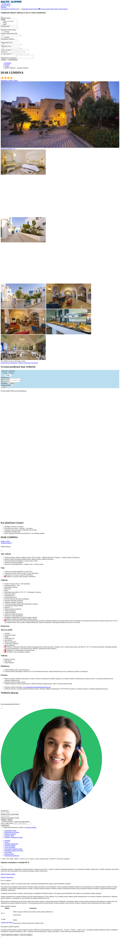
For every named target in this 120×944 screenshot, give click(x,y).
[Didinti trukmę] (21, 35)
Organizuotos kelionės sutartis (13, 849)
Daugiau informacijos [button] (7, 877)
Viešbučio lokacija (6, 543)
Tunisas (6, 66)
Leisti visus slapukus (26, 935)
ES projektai (8, 852)
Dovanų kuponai (45, 9)
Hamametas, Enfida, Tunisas (9, 80)
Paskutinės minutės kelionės (30, 9)
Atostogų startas (9, 835)
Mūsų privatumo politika (8, 874)
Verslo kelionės (63, 9)
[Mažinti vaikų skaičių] (1, 48)
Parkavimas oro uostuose (11, 832)
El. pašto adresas (6, 54)
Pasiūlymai (4, 363)
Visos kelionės (5, 9)
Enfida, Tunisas (5, 541)
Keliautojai (4, 383)
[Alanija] (9, 24)
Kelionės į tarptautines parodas (13, 837)
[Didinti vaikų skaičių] (21, 48)
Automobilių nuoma (10, 830)
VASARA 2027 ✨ (15, 9)
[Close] (1, 16)
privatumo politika (30, 827)
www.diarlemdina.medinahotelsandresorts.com (37, 687)
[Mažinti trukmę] (1, 35)
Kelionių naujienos (10, 834)
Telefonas (4, 52)
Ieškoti (4, 387)
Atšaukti (4, 59)
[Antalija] (9, 23)
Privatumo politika (9, 845)
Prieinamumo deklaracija (11, 855)
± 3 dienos (6, 37)
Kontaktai (7, 840)
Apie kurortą (34, 363)
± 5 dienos (6, 32)
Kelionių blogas (9, 854)
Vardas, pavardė (6, 50)
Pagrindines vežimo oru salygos (13, 850)
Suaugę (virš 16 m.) (6, 42)
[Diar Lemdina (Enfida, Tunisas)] (60, 114)
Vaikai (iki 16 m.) (6, 46)
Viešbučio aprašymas (24, 363)
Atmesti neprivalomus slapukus (10, 935)
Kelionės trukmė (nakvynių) (9, 33)
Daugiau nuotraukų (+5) (8, 148)
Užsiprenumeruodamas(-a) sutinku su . (20, 827)
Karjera (6, 842)
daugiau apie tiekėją (7, 922)
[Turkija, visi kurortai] (9, 21)
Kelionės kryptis (5, 18)
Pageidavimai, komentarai (8, 58)
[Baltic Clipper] (11, 2)
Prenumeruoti (5, 825)
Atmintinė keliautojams (11, 844)
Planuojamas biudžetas (7, 39)
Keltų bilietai (54, 9)
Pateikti (10, 820)
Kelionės (7, 64)
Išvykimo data (5, 26)
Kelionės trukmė (5, 385)
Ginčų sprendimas (9, 847)
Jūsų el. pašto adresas (7, 823)
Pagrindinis (7, 63)
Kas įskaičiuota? (12, 363)
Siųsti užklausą (12, 59)
